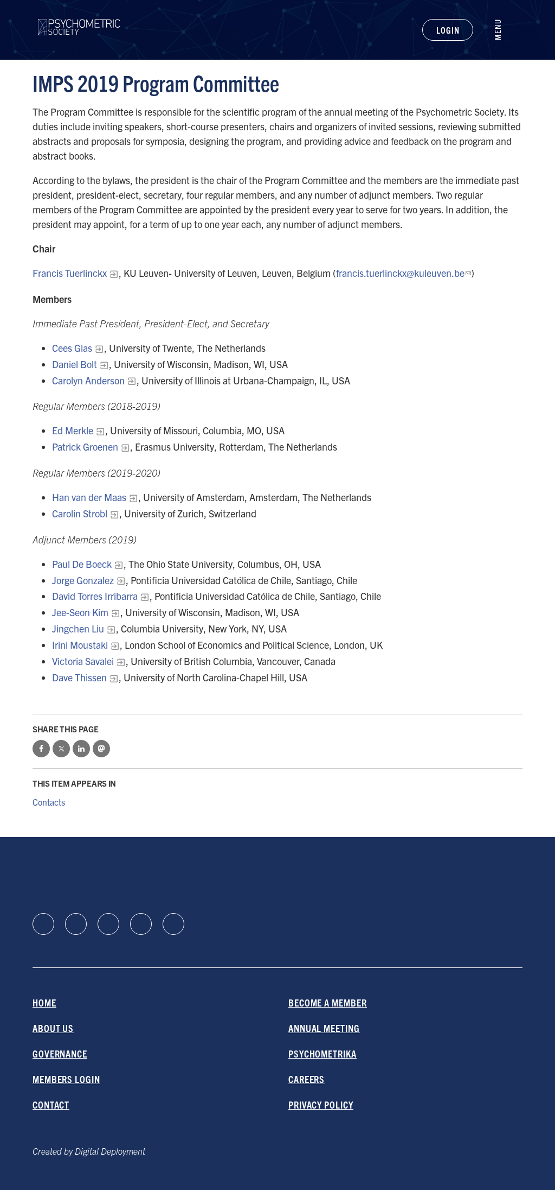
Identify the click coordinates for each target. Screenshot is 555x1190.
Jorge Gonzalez (83, 580)
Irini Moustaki (80, 644)
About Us (53, 1028)
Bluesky (108, 924)
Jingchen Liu (78, 628)
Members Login (66, 1079)
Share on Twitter (61, 748)
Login (447, 29)
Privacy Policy (320, 1104)
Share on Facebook (41, 748)
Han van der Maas (89, 497)
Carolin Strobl (79, 513)
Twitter (173, 924)
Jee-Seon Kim (80, 612)
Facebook (76, 924)
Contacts (49, 801)
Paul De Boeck (82, 564)
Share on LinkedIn (81, 748)
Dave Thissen (79, 677)
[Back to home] (79, 20)
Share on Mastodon (101, 748)
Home (44, 1002)
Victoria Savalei (83, 661)
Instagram (141, 924)
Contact (51, 1104)
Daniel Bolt (74, 364)
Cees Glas (72, 347)
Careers (306, 1079)
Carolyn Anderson (88, 380)
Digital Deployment (110, 1150)
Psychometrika (322, 1053)
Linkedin (43, 924)
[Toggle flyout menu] (503, 30)
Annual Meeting (324, 1028)
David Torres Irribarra (95, 596)
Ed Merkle (72, 430)
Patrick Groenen (85, 446)
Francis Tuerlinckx (70, 273)
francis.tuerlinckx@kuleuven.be (400, 273)
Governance (60, 1053)
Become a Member (327, 1002)
